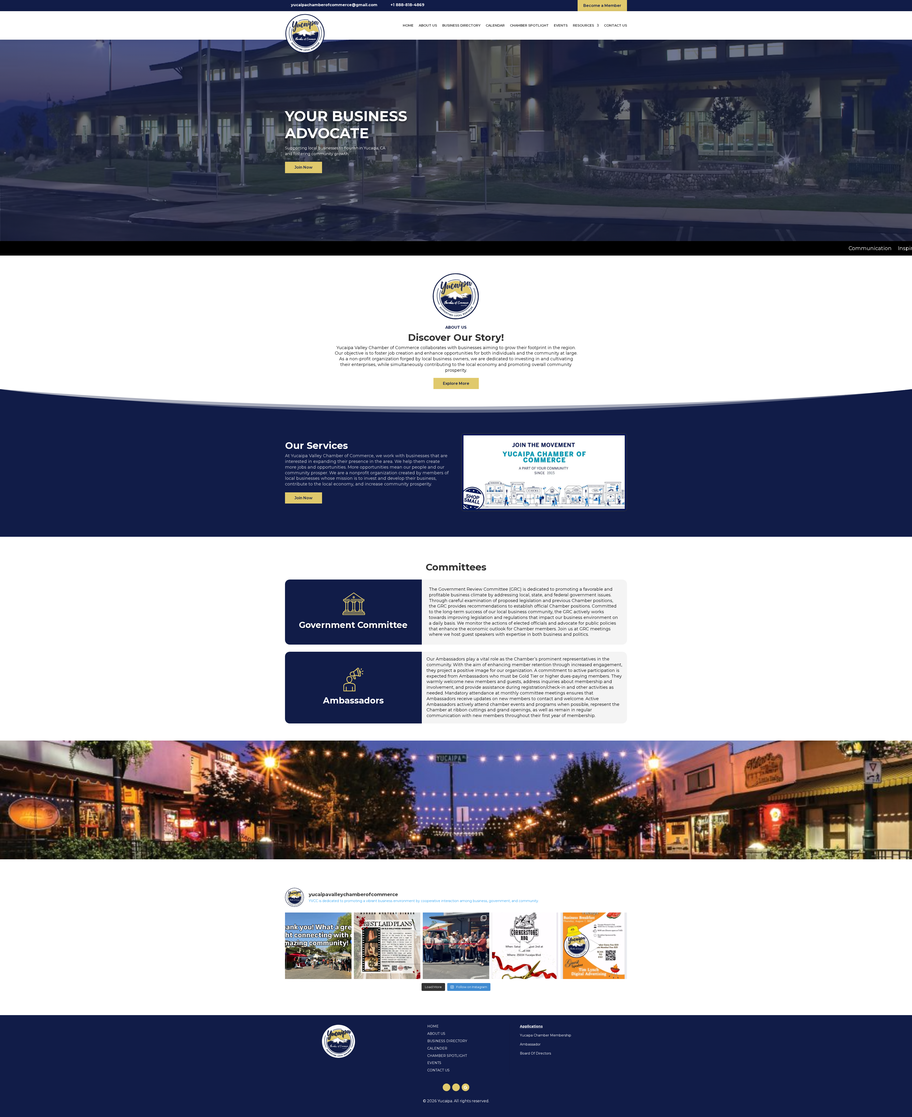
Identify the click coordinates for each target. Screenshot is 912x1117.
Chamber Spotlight (529, 25)
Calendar (495, 25)
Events (561, 25)
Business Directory (461, 25)
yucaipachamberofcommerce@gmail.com (334, 5)
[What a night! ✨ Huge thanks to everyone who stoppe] (318, 946)
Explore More (456, 383)
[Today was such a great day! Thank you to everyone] (456, 946)
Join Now (303, 167)
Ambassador (530, 1044)
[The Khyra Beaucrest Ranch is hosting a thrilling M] (387, 946)
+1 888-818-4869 (407, 5)
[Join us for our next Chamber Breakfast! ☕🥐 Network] (593, 946)
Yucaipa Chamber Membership (545, 1035)
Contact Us (615, 25)
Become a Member (602, 5)
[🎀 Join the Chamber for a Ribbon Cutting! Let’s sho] (525, 946)
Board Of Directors (535, 1053)
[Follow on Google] (465, 1087)
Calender (437, 1048)
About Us (428, 25)
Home (408, 25)
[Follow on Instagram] (456, 1087)
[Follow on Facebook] (446, 1087)
